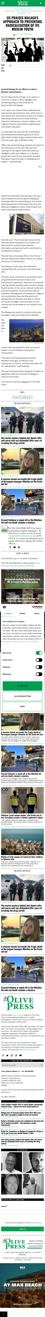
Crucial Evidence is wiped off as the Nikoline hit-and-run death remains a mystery (21, 521)
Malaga (25, 11)
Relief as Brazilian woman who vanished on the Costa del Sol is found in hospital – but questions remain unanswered (22, 1123)
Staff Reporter (25, 34)
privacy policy (35, 1222)
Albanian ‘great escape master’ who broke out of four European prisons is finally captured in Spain (22, 816)
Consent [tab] (8, 613)
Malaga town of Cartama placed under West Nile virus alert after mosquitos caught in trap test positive (21, 1114)
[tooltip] (10, 547)
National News (36, 11)
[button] (41, 1065)
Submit (22, 1229)
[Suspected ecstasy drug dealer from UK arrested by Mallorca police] (22, 579)
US (30, 397)
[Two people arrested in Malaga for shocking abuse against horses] (22, 598)
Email (4, 1206)
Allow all (23, 686)
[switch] (39, 660)
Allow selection (22, 696)
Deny (22, 706)
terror (24, 397)
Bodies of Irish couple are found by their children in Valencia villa (22, 858)
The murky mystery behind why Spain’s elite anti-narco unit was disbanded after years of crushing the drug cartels (21, 440)
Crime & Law (9, 11)
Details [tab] (22, 613)
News (24, 382)
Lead (18, 11)
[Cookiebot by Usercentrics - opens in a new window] (32, 607)
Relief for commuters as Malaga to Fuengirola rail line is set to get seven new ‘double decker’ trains (22, 1132)
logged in (17, 558)
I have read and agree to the (23, 1222)
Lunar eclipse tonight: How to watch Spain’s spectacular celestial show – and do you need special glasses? (22, 1105)
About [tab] (36, 613)
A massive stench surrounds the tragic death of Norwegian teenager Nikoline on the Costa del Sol (21, 481)
